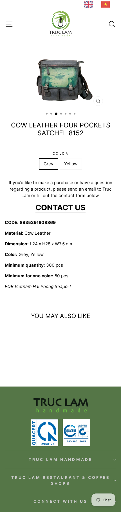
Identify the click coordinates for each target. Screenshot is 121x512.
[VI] (106, 4)
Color (60, 154)
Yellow (70, 163)
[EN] (90, 4)
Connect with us (60, 501)
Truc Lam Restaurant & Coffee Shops (60, 480)
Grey (48, 163)
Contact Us (60, 207)
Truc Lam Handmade (60, 459)
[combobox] (90, 4)
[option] (106, 4)
